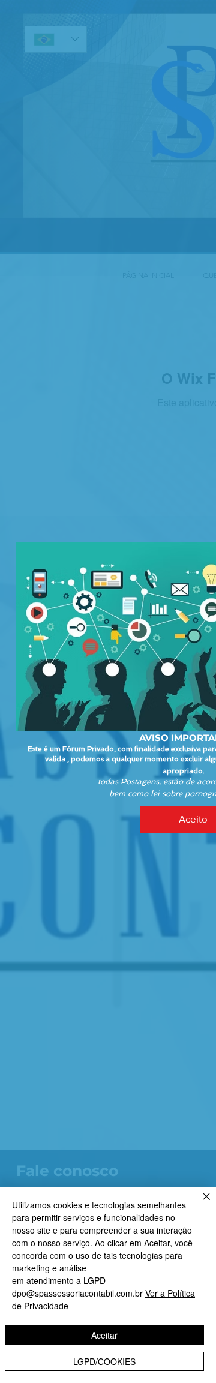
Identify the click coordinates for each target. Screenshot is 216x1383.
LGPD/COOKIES (104, 1361)
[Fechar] (199, 1203)
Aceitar (104, 1335)
